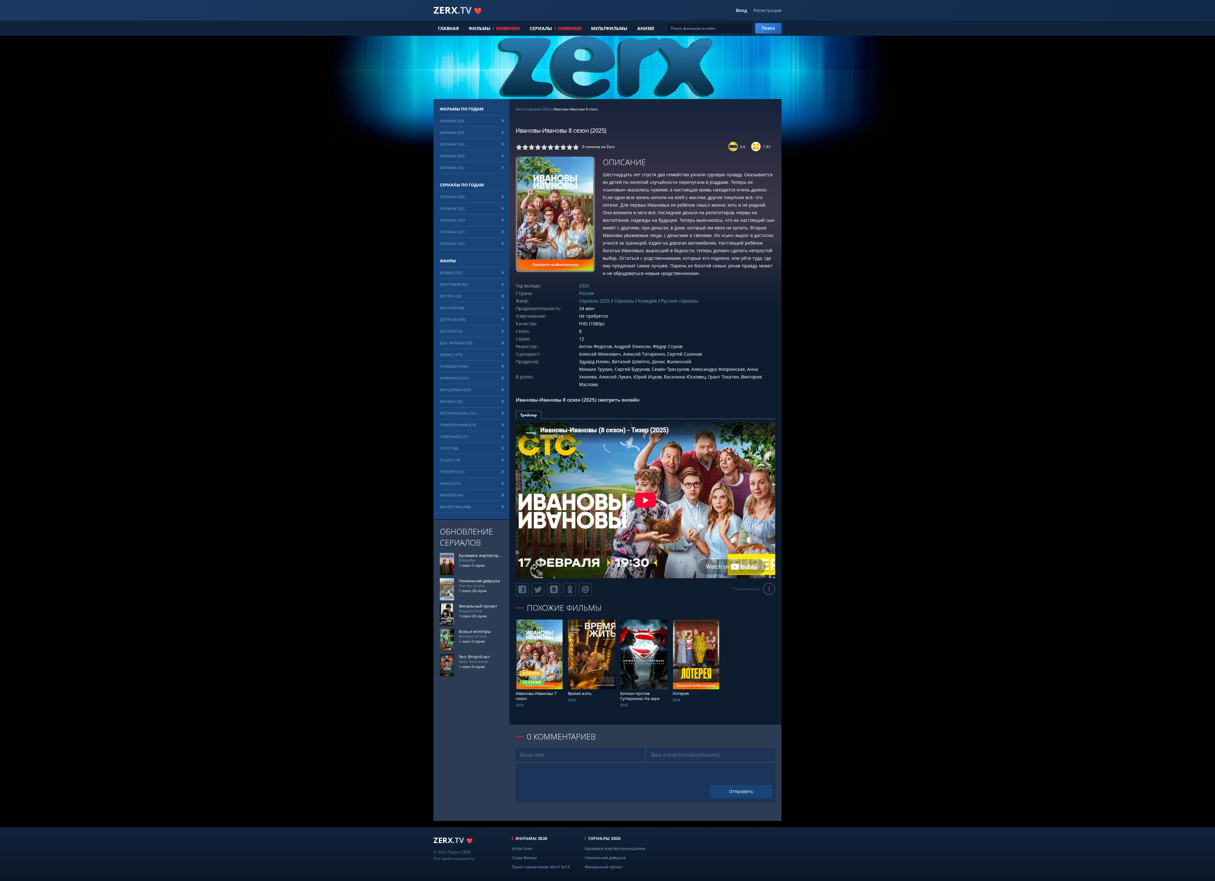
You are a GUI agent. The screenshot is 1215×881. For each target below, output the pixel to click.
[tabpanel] (645, 500)
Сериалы (541, 28)
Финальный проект (604, 867)
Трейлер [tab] (528, 415)
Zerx (519, 109)
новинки (508, 28)
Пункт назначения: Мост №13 (541, 867)
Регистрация (767, 10)
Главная (448, 28)
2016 (624, 705)
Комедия (647, 301)
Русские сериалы (679, 301)
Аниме (645, 28)
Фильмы (479, 28)
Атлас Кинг (522, 848)
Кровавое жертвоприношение (615, 848)
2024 (519, 705)
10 (576, 147)
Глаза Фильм (524, 857)
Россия (586, 293)
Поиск (768, 28)
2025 (584, 286)
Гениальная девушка (605, 857)
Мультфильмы (609, 28)
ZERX (457, 9)
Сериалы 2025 (538, 109)
